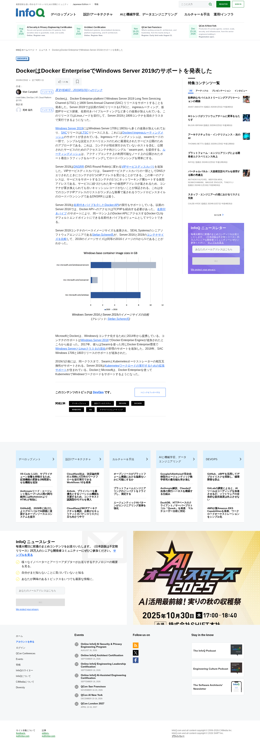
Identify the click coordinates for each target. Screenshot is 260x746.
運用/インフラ (224, 14)
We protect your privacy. (203, 269)
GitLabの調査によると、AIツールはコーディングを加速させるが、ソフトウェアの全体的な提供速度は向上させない (223, 494)
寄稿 (18, 664)
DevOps (22, 58)
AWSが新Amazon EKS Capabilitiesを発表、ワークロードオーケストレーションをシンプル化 (223, 512)
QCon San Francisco (93, 686)
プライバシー (178, 736)
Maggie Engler (213, 182)
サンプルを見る (216, 242)
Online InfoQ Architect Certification (102, 655)
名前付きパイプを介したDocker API (96, 204)
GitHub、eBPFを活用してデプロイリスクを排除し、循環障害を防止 (223, 476)
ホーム (19, 636)
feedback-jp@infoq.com (22, 734)
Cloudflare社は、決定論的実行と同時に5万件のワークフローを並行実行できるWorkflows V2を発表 (83, 478)
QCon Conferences (25, 653)
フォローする (47, 92)
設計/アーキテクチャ (98, 14)
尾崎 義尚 (28, 110)
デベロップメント (63, 14)
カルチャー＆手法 (197, 14)
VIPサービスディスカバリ (138, 166)
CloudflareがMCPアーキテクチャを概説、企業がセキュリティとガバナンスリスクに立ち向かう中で (83, 512)
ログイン (20, 647)
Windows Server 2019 (69, 128)
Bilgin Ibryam (195, 125)
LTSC (84, 132)
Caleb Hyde (194, 204)
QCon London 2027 (92, 703)
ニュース (43, 50)
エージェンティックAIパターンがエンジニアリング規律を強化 (130, 505)
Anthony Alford (197, 179)
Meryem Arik (215, 179)
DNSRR (79, 166)
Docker (137, 403)
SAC (64, 132)
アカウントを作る (25, 641)
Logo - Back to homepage (30, 12)
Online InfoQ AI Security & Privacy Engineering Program (101, 645)
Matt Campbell (30, 92)
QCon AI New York (92, 695)
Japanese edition (80, 4)
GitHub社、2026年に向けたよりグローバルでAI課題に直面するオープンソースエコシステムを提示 (36, 512)
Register (223, 4)
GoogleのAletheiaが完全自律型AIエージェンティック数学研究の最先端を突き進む (176, 476)
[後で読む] (77, 81)
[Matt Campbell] (18, 92)
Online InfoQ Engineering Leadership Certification (103, 665)
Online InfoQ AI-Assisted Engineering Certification (103, 676)
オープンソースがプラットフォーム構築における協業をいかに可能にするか (130, 476)
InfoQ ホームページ (25, 50)
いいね (65, 82)
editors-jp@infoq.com (48, 734)
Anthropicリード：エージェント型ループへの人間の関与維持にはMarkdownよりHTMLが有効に (36, 495)
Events (19, 659)
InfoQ (191, 162)
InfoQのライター (24, 670)
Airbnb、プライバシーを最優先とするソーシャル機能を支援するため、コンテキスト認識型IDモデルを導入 (83, 495)
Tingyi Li (228, 182)
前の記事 (217, 215)
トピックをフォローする (150, 392)
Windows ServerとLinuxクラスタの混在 (80, 348)
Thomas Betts (196, 144)
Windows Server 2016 (95, 340)
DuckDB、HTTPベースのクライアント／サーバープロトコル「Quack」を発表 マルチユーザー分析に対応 (176, 506)
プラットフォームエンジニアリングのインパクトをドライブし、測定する (130, 491)
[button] (216, 261)
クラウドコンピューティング (111, 409)
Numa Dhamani (196, 182)
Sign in (238, 4)
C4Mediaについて (25, 681)
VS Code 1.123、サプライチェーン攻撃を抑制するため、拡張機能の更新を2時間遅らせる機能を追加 (36, 478)
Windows (76, 409)
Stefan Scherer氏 (103, 234)
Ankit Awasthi (195, 107)
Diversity (20, 687)
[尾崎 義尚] (18, 110)
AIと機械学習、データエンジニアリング (148, 14)
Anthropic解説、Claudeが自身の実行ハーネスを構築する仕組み (176, 491)
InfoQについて (23, 676)
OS (90, 409)
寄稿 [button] (96, 4)
